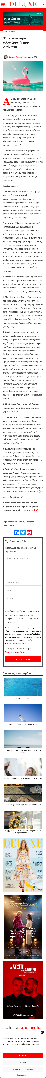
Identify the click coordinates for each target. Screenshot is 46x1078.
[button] (42, 1032)
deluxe (11, 522)
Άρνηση (23, 1062)
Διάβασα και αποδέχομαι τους (20, 650)
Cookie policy (21, 1075)
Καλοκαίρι (19, 522)
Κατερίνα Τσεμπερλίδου (17, 57)
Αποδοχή (23, 1055)
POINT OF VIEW (9, 31)
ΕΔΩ (36, 510)
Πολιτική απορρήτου (15, 652)
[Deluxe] (23, 6)
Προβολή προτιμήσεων (23, 1069)
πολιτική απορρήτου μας (17, 643)
